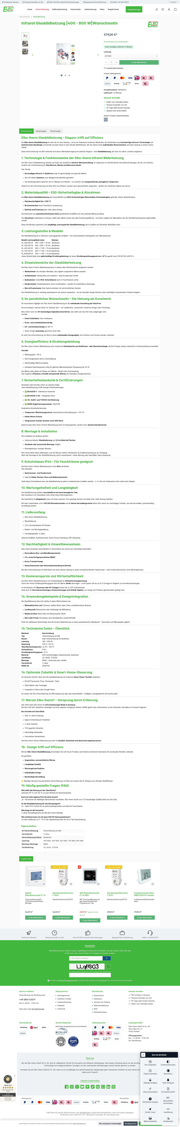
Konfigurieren (130, 1124)
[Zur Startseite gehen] (8, 9)
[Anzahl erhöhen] (116, 62)
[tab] (26, 131)
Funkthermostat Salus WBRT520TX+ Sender (144, 894)
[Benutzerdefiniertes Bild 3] (43, 1027)
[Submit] (106, 958)
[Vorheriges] (32, 55)
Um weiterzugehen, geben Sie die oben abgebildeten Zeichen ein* (90, 972)
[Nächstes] (98, 55)
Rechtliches (97, 991)
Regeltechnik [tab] (26, 859)
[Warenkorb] (175, 9)
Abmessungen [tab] (41, 131)
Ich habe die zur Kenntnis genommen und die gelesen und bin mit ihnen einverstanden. (91, 980)
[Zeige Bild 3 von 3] (69, 75)
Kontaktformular (38, 1009)
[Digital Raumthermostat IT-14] (35, 876)
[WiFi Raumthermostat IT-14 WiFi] (90, 876)
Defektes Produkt (64, 999)
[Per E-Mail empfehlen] (105, 119)
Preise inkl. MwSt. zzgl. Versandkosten (116, 41)
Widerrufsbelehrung (101, 1005)
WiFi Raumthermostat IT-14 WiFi (89, 894)
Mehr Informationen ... (79, 1123)
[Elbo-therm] (153, 24)
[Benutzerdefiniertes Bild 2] (33, 1027)
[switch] (150, 1063)
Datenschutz (99, 995)
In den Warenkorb (139, 62)
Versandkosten (84, 1112)
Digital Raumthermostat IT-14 (35, 894)
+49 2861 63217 (27, 999)
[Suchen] (156, 9)
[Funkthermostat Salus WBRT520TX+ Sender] (144, 876)
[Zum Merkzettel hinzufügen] (44, 884)
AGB (102, 980)
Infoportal (61, 1009)
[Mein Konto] (169, 9)
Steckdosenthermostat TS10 (117, 894)
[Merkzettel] (162, 9)
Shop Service (62, 991)
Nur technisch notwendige (110, 1124)
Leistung (107, 52)
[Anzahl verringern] (106, 62)
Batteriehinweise (100, 1012)
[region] (60, 54)
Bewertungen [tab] (56, 131)
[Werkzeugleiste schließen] (143, 1055)
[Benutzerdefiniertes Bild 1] (23, 1027)
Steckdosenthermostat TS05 (62, 894)
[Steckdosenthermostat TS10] (117, 876)
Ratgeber (60, 1005)
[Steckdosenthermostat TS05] (62, 876)
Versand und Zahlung (102, 1002)
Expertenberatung (64, 1002)
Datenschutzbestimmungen (68, 980)
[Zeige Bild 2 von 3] (65, 75)
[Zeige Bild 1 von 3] (61, 75)
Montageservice (63, 995)
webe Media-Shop (112, 1115)
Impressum (98, 999)
